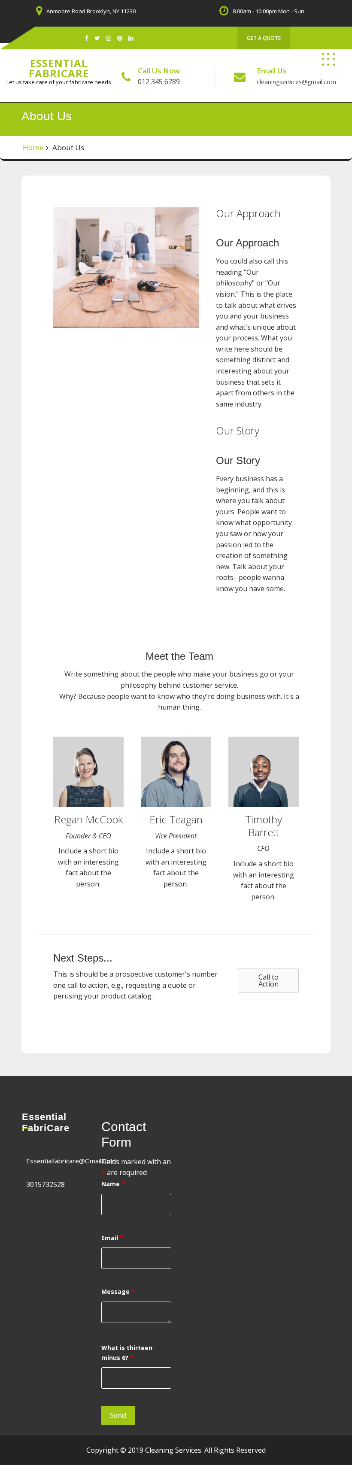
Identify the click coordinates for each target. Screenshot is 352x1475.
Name (113, 1184)
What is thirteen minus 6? (126, 1352)
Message (118, 1291)
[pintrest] (119, 37)
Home (33, 147)
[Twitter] (97, 37)
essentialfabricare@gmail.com (71, 1160)
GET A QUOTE (264, 38)
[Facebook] (87, 37)
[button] (268, 980)
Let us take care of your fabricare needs (58, 82)
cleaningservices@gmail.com (296, 82)
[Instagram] (108, 37)
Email (112, 1238)
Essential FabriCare (59, 68)
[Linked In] (131, 37)
